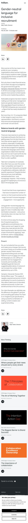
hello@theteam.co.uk (19, 495)
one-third (7, 105)
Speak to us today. (7, 481)
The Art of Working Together (13, 396)
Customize (14, 514)
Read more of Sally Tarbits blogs (14, 326)
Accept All (14, 510)
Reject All (14, 518)
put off (3, 181)
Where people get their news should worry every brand (13, 363)
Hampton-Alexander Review (10, 89)
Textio (15, 256)
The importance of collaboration (9, 464)
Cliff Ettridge (4, 360)
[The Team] (4, 2)
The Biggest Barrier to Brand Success (13, 431)
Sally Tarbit (4, 25)
